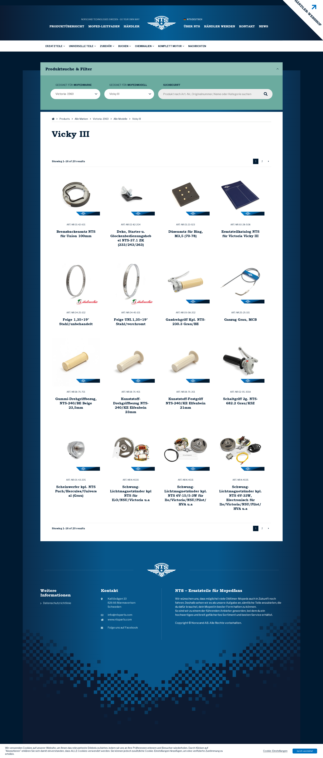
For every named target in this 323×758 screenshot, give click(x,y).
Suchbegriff (171, 84)
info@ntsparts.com (120, 614)
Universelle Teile (81, 46)
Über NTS (192, 26)
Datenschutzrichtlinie (57, 603)
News (263, 26)
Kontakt (247, 26)
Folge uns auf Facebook (123, 627)
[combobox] (75, 94)
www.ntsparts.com (120, 619)
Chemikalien (143, 46)
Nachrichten (197, 46)
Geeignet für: (74, 84)
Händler (131, 26)
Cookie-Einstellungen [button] (275, 750)
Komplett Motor (170, 46)
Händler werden (219, 26)
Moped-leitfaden (104, 26)
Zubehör (106, 46)
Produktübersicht (66, 26)
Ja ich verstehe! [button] (305, 751)
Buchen (123, 46)
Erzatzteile (53, 46)
